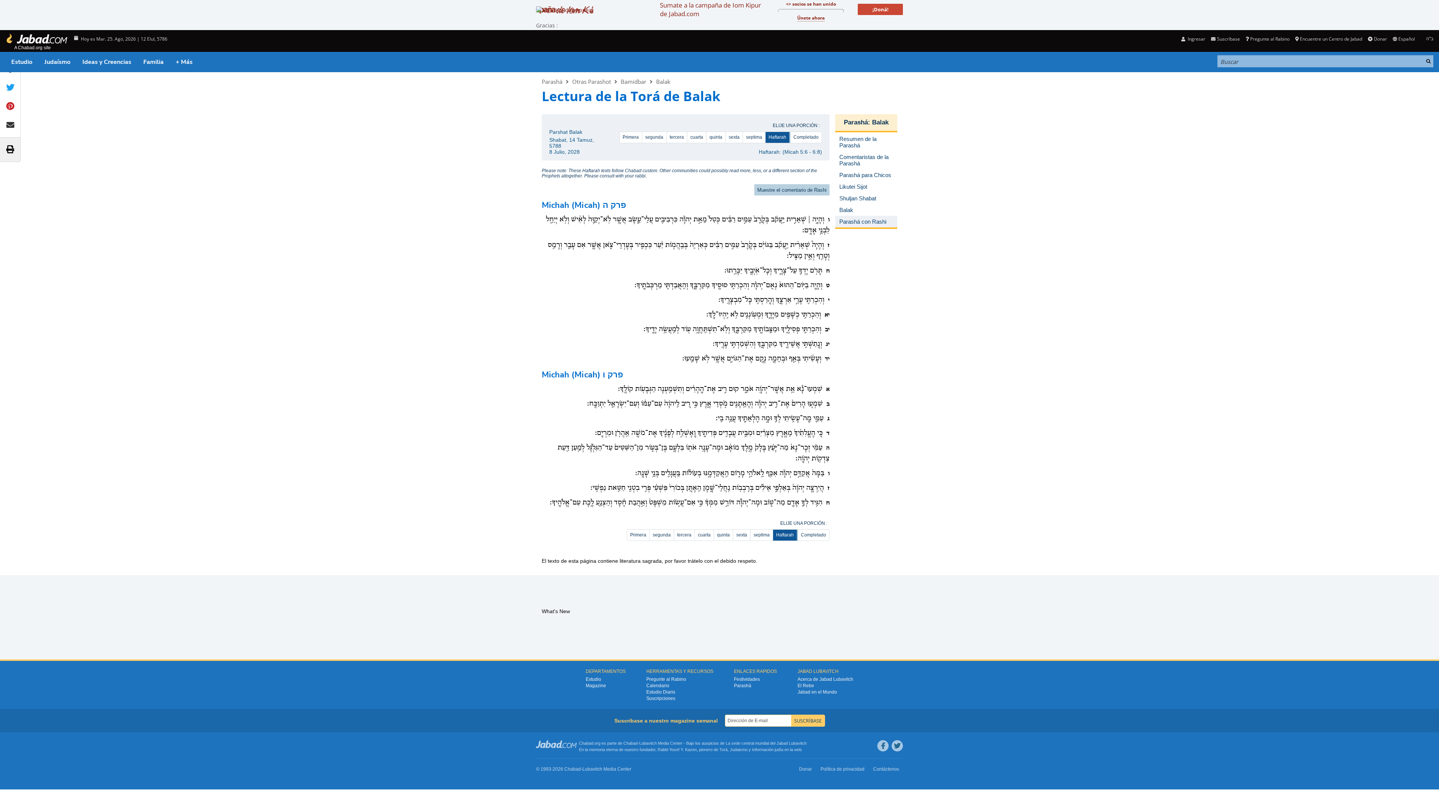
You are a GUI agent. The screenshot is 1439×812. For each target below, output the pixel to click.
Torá (723, 749)
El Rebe (806, 685)
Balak (663, 81)
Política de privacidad (843, 769)
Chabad (630, 743)
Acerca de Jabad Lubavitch (825, 679)
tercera (677, 137)
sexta (734, 137)
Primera (631, 137)
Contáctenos (886, 769)
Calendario (657, 685)
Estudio (21, 62)
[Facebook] (883, 745)
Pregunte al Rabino (1270, 39)
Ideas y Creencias (106, 62)
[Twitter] (897, 745)
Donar (1380, 39)
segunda (654, 137)
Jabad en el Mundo (817, 692)
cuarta (696, 137)
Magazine (596, 685)
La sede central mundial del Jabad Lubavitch (766, 743)
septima (754, 137)
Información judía (768, 749)
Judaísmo (57, 62)
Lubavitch (648, 743)
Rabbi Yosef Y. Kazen (677, 749)
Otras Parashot (591, 81)
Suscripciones (660, 698)
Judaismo (739, 749)
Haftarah (777, 137)
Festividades (747, 679)
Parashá (552, 81)
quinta (716, 137)
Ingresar (1196, 39)
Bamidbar (633, 81)
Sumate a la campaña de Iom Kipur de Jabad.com (710, 9)
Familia (153, 62)
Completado (806, 137)
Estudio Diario (660, 692)
